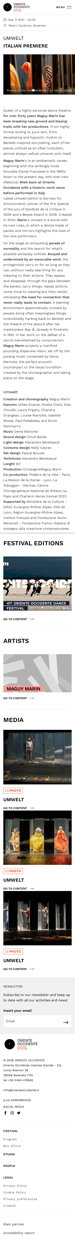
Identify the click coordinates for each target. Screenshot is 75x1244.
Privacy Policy (15, 1185)
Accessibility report (19, 1233)
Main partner (13, 1224)
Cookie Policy (14, 1192)
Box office (12, 1146)
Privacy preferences (20, 1199)
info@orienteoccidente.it (21, 1090)
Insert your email (17, 1011)
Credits (9, 1205)
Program (10, 1139)
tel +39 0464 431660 (18, 1080)
